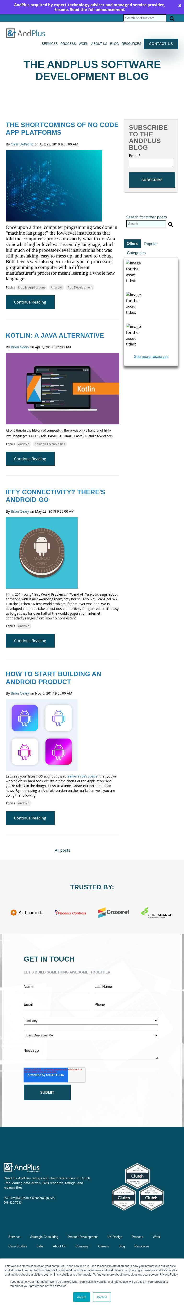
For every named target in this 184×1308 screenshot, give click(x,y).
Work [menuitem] (83, 44)
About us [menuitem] (99, 44)
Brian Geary (20, 347)
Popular (151, 244)
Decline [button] (102, 1297)
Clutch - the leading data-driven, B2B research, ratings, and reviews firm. (47, 1183)
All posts (62, 850)
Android (56, 287)
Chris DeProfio (22, 144)
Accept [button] (81, 1297)
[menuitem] (44, 1237)
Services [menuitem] (50, 44)
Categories (136, 253)
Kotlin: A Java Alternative (55, 335)
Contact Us (161, 44)
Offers (132, 244)
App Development (80, 287)
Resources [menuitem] (131, 44)
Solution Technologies (50, 444)
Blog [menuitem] (114, 44)
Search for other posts (146, 217)
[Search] (172, 18)
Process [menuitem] (68, 44)
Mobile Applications (31, 287)
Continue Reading (30, 302)
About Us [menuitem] (59, 1246)
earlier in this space (82, 776)
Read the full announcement (97, 9)
